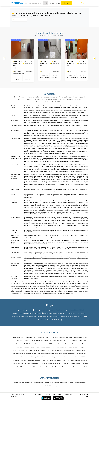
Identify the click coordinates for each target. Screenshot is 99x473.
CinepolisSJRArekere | (30, 353)
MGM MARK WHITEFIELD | (53, 360)
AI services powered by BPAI (19, 398)
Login (83, 3)
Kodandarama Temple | (41, 343)
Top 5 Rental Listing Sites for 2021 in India (49, 320)
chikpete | (43, 360)
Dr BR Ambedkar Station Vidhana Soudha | (42, 366)
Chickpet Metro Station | (26, 337)
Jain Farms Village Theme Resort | (53, 363)
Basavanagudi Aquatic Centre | (25, 340)
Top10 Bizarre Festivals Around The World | (71, 353)
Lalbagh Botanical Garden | (59, 340)
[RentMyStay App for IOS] (58, 398)
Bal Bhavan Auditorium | (78, 366)
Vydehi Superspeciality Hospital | (32, 347)
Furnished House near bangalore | (23, 382)
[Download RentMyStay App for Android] (46, 398)
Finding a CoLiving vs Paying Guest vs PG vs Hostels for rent (60, 313)
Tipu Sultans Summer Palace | (62, 350)
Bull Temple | (26, 366)
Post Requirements (19, 20)
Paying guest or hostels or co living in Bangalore (74, 316)
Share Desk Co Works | (37, 363)
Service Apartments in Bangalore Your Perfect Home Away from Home (54, 310)
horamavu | (84, 360)
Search (66, 3)
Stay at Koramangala (53, 316)
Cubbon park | (66, 366)
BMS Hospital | (31, 343)
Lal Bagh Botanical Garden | (75, 340)
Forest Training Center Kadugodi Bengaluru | (68, 347)
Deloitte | (37, 360)
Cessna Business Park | (43, 353)
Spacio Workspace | (16, 363)
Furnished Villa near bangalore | (41, 382)
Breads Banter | (66, 360)
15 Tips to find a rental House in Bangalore (30, 313)
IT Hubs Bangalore (40, 316)
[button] (94, 58)
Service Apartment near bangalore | (60, 382)
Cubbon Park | (26, 363)
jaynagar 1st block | (16, 366)
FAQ (34, 394)
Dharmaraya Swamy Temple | (42, 337)
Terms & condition (57, 394)
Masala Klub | (58, 366)
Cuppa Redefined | (75, 360)
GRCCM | (53, 347)
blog (71, 394)
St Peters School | (54, 353)
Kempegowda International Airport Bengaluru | (65, 357)
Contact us (41, 394)
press (67, 394)
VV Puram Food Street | (57, 337)
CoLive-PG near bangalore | (53, 386)
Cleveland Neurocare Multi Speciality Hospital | (41, 350)
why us (48, 394)
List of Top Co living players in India (23, 310)
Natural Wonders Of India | (44, 357)
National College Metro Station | (43, 340)
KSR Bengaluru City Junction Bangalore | (60, 343)
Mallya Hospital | (45, 347)
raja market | (16, 337)
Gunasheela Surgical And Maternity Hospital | (75, 363)
